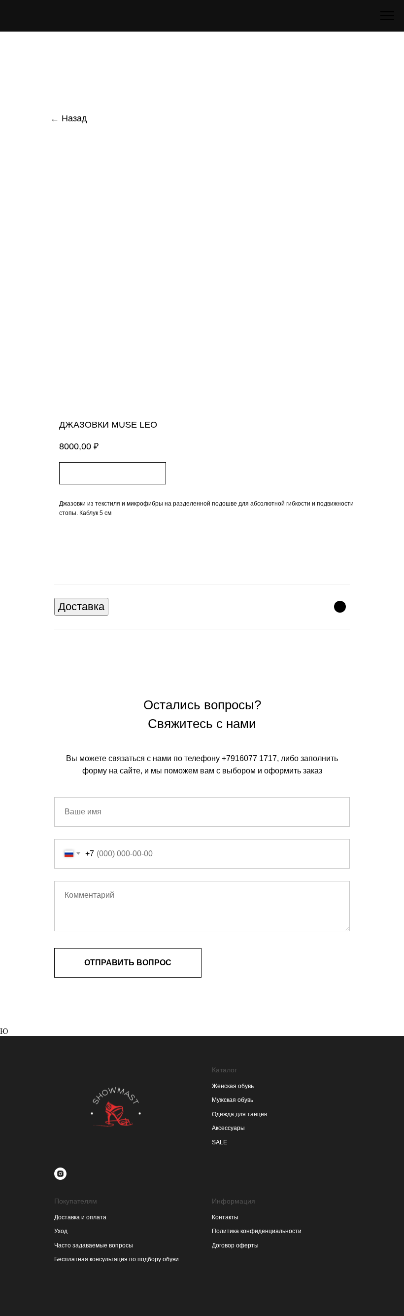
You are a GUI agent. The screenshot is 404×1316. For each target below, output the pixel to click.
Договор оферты (235, 1245)
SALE (219, 1142)
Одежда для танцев (239, 1114)
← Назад (68, 118)
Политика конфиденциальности (257, 1231)
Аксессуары (228, 1128)
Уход (60, 1231)
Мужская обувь (232, 1100)
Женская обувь (233, 1086)
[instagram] (60, 1174)
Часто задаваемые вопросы (93, 1245)
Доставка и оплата (80, 1217)
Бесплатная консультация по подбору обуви (116, 1259)
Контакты (225, 1217)
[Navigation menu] (387, 16)
